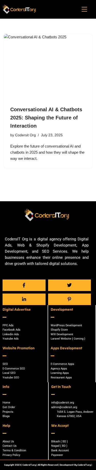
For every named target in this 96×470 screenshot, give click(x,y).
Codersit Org (25, 135)
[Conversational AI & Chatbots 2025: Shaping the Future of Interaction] (48, 67)
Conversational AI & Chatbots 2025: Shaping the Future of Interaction (46, 118)
